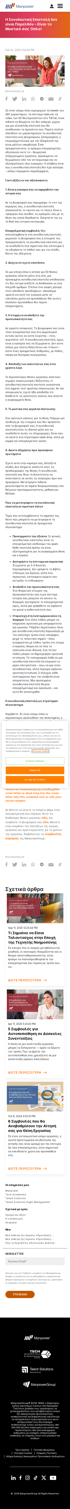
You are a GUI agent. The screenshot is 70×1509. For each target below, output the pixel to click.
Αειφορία (11, 1222)
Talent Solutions (15, 1198)
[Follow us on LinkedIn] (13, 1478)
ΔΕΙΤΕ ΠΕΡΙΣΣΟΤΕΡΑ (24, 980)
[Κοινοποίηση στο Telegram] (42, 99)
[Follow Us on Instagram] (27, 1478)
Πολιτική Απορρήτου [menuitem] (44, 1450)
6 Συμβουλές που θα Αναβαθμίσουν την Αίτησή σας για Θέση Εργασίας (32, 1126)
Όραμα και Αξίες (15, 1215)
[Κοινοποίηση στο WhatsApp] (33, 99)
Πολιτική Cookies (40, 751)
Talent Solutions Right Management (27, 1202)
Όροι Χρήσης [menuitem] (22, 1450)
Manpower (11, 1190)
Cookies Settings (35, 761)
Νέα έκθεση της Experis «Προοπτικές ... (30, 1235)
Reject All (35, 770)
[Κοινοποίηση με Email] (50, 99)
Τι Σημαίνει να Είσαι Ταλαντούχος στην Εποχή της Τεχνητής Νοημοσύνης (32, 937)
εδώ (44, 818)
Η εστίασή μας (14, 1218)
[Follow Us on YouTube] (53, 1478)
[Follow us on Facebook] (20, 1478)
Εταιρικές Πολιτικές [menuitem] (47, 1453)
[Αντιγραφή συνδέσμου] (60, 99)
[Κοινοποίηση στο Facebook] (6, 99)
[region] (35, 754)
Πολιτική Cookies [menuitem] (23, 1453)
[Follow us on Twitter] (43, 1478)
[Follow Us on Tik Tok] (35, 1478)
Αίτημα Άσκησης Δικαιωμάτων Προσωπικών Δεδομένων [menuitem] (35, 1456)
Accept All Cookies (35, 779)
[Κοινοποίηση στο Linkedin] (24, 99)
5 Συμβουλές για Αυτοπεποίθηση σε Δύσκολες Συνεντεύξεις (35, 1034)
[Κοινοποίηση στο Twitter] (14, 99)
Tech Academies (15, 1194)
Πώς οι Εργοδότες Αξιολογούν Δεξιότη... (31, 1243)
